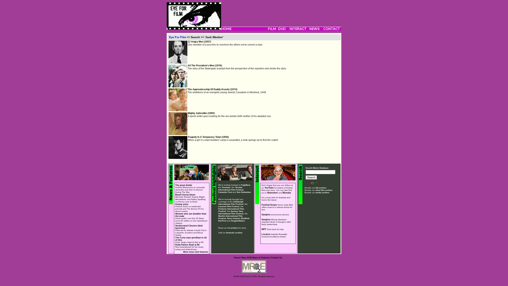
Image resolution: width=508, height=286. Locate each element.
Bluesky (287, 192)
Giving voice (181, 204)
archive (234, 228)
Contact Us (276, 257)
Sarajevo (266, 214)
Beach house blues (185, 194)
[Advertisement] (281, 11)
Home (237, 257)
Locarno (266, 234)
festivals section (234, 233)
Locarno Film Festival (228, 206)
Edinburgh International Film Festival (230, 203)
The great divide (183, 185)
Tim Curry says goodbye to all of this (191, 238)
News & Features (261, 257)
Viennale (226, 187)
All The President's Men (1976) (205, 65)
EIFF (264, 229)
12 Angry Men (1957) (199, 41)
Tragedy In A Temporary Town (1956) (208, 137)
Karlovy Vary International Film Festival (230, 212)
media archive (322, 192)
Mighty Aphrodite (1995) (201, 113)
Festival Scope (269, 205)
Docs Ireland (233, 218)
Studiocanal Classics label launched (189, 226)
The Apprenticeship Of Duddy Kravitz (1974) (212, 89)
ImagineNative (238, 221)
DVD (249, 257)
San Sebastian (244, 192)
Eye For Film (177, 37)
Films (243, 257)
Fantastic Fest (225, 192)
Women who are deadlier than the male (190, 215)
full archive (321, 188)
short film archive (324, 190)
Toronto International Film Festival (230, 188)
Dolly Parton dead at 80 (187, 244)
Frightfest (245, 185)
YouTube (269, 187)
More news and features (195, 252)
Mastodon (272, 192)
